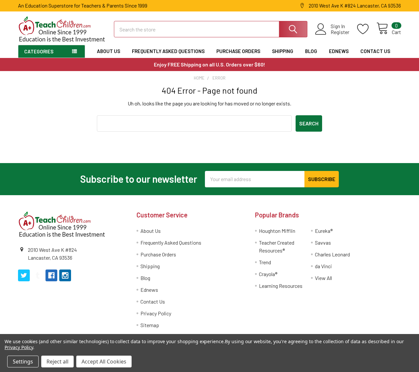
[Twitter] (24, 275)
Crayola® (268, 274)
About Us (108, 51)
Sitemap (149, 325)
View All (323, 278)
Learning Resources (280, 286)
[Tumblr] (38, 275)
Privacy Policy (155, 313)
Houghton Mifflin (277, 231)
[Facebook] (51, 275)
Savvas (323, 242)
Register (340, 32)
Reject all (57, 361)
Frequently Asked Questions (168, 51)
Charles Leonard (332, 254)
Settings (23, 361)
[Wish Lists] (366, 29)
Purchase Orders (238, 51)
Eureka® (324, 231)
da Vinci (323, 266)
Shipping (282, 51)
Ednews (339, 51)
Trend (265, 262)
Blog (311, 51)
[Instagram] (65, 275)
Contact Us (375, 51)
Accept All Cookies (104, 361)
